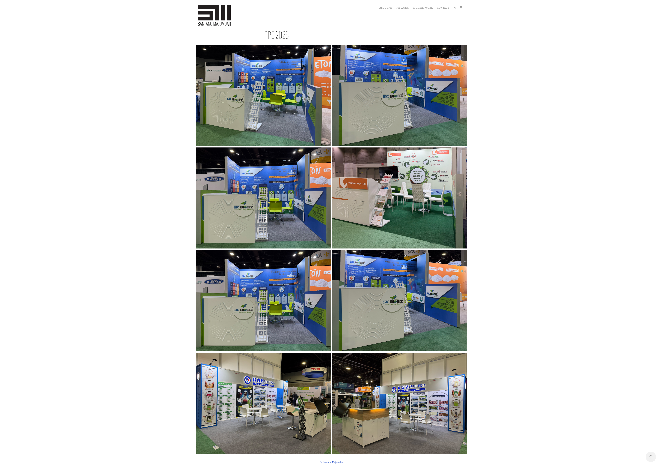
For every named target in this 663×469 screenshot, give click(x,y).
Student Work (423, 7)
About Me (385, 7)
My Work (402, 7)
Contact (443, 7)
